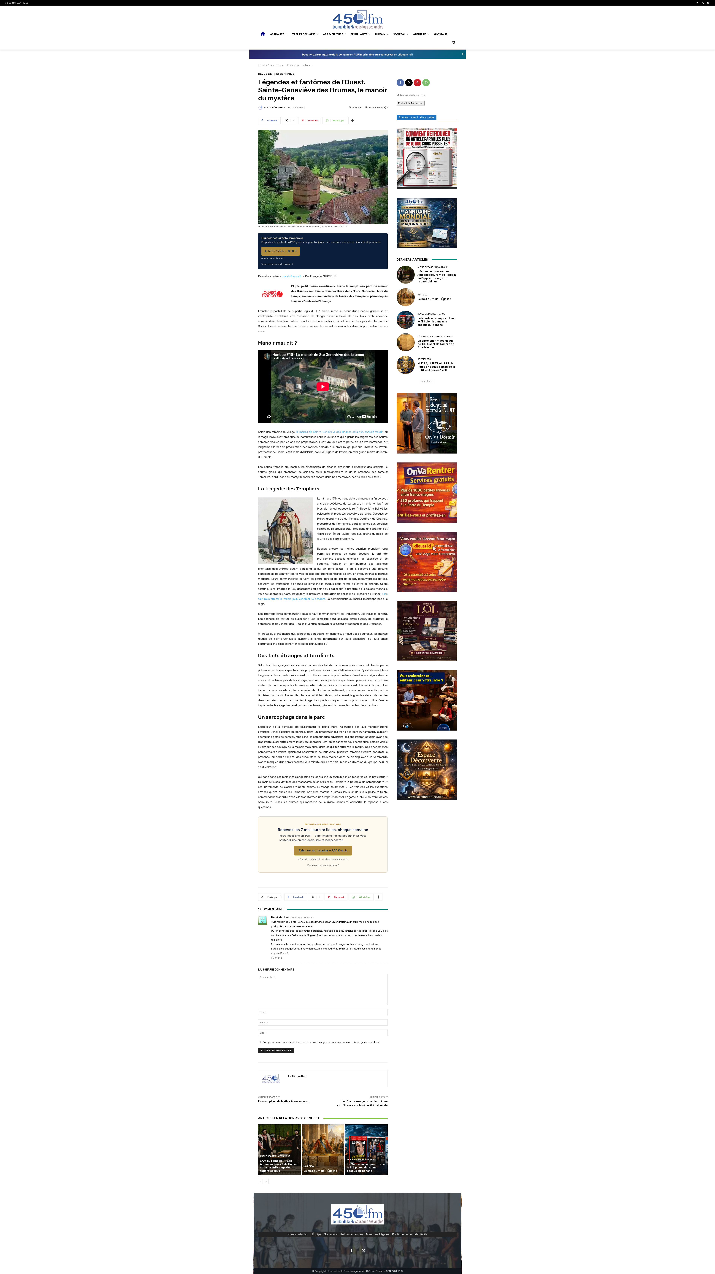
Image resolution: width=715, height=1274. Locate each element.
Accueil (262, 65)
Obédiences (424, 359)
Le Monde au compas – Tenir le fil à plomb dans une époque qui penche (366, 1167)
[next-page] (266, 1181)
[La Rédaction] (261, 107)
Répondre (276, 958)
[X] (702, 3)
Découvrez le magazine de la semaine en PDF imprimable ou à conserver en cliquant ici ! (357, 54)
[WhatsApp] (426, 82)
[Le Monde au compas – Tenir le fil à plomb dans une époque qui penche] (366, 1149)
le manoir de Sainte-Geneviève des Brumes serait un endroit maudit (339, 432)
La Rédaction (277, 107)
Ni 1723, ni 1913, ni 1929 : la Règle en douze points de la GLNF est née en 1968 (436, 367)
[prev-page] (260, 1181)
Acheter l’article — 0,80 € (281, 251)
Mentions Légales (377, 1234)
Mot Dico (309, 1166)
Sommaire (331, 1234)
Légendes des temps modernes (434, 336)
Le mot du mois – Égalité (321, 1171)
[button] (453, 42)
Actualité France (276, 65)
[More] (352, 120)
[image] (427, 158)
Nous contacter (297, 1234)
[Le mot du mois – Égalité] (323, 1149)
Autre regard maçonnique (275, 1156)
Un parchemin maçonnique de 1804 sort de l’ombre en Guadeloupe (435, 344)
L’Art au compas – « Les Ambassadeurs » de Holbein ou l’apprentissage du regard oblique (279, 1166)
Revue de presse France (299, 65)
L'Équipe (315, 1234)
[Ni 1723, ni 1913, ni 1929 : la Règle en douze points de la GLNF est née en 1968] (406, 365)
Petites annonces (351, 1234)
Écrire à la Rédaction (410, 103)
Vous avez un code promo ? (277, 264)
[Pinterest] (417, 82)
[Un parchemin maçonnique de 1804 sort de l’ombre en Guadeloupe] (406, 342)
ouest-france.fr (292, 276)
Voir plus (425, 381)
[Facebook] (697, 3)
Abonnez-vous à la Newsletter (416, 117)
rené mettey (280, 917)
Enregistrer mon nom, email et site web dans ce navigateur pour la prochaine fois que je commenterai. (321, 1042)
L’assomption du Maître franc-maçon (283, 1101)
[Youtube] (708, 3)
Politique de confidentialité (410, 1234)
